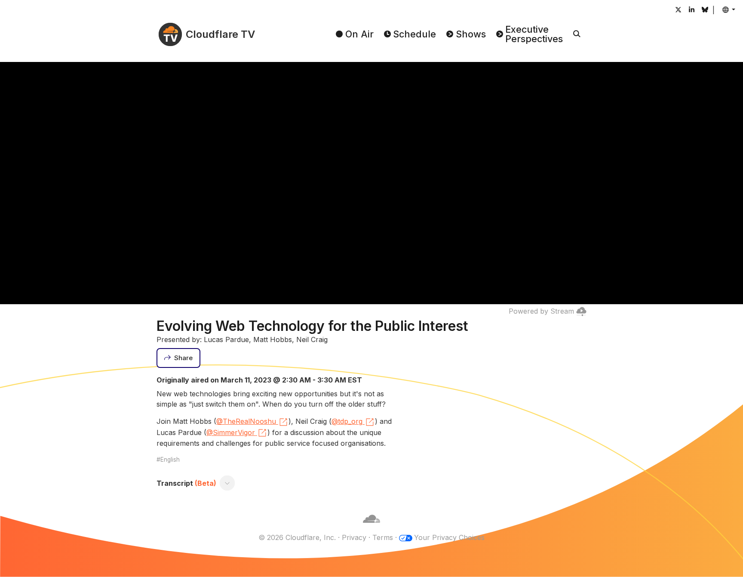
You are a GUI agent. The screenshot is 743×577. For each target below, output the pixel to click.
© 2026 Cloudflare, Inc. (297, 537)
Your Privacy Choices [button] (449, 537)
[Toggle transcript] (227, 483)
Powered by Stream (541, 311)
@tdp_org (347, 421)
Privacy (354, 537)
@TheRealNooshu (246, 421)
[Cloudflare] (371, 527)
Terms (382, 537)
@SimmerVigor (230, 432)
